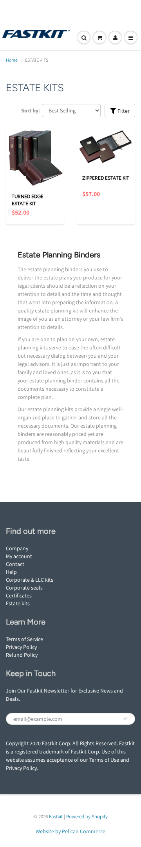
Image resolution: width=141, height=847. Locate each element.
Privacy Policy (21, 646)
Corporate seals (24, 587)
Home (12, 60)
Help (11, 571)
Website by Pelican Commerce (70, 831)
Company (17, 548)
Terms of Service (24, 639)
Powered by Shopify (87, 816)
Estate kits (18, 603)
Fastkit (56, 816)
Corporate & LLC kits (29, 579)
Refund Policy (22, 654)
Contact (15, 564)
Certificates (19, 595)
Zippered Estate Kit (105, 178)
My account (19, 556)
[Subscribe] (125, 718)
